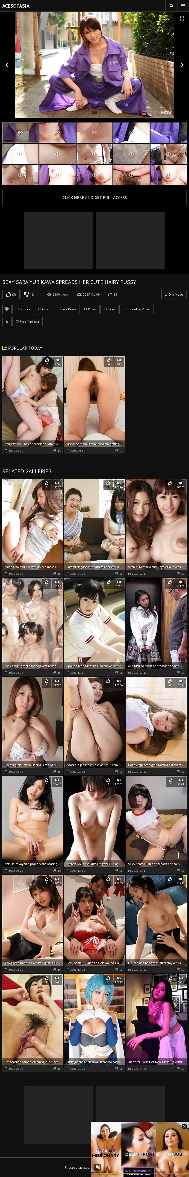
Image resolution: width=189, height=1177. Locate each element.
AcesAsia (16, 6)
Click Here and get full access (94, 197)
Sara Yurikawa (29, 322)
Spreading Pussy (138, 309)
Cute (45, 309)
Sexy (111, 309)
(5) (14, 294)
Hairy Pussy (68, 309)
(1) (32, 294)
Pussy (92, 309)
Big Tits (25, 309)
